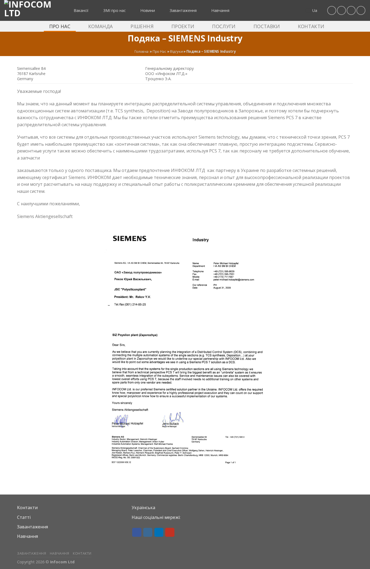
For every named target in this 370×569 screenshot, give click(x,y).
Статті (24, 517)
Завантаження (32, 527)
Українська (143, 508)
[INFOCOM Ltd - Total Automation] (31, 10)
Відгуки (176, 51)
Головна (141, 51)
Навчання (27, 536)
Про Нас (159, 51)
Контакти (27, 508)
